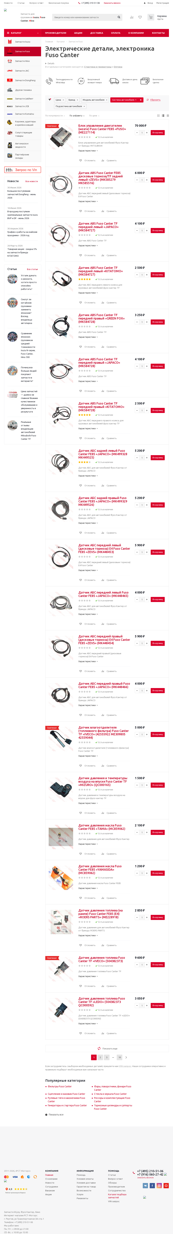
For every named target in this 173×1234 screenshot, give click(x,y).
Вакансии (50, 1190)
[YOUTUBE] (166, 1185)
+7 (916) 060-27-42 (150, 1174)
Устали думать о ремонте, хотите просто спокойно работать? (29, 282)
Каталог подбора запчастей (117, 1196)
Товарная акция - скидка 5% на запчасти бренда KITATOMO (22, 252)
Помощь (113, 1171)
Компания (51, 1171)
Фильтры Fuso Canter (60, 1086)
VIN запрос (113, 1201)
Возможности (84, 1190)
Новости (49, 1182)
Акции (78, 33)
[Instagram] (159, 1185)
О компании (136, 33)
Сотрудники (51, 1186)
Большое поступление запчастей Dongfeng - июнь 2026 (21, 194)
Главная (49, 1175)
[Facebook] (152, 1185)
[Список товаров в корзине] (157, 19)
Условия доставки (86, 1182)
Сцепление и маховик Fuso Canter (66, 1094)
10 (119, 1057)
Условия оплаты (85, 1179)
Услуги (80, 1194)
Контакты (158, 33)
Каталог (16, 33)
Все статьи (32, 269)
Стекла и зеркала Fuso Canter (110, 1094)
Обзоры (112, 1182)
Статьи (112, 1175)
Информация (85, 1171)
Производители (55, 33)
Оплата (115, 33)
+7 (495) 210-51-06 (90, 3)
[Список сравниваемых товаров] (131, 18)
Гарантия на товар (86, 1186)
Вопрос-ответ (115, 1179)
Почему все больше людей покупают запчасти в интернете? (28, 374)
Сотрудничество (117, 1190)
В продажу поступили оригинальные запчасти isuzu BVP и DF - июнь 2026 (22, 214)
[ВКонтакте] (145, 1185)
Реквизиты (82, 1198)
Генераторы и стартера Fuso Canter (67, 1105)
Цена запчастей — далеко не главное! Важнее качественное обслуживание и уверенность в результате (29, 401)
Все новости (32, 181)
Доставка (96, 33)
